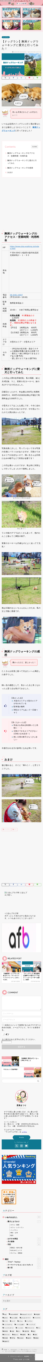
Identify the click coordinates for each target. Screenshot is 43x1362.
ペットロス (20, 1328)
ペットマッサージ (8, 1328)
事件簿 (6, 1331)
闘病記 (37, 1338)
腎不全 (13, 1338)
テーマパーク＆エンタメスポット (23, 1265)
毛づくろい (7, 1334)
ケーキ (6, 1321)
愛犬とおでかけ (23, 1221)
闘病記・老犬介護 (16, 1248)
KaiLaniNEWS (14, 1314)
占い (19, 1331)
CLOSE (34, 146)
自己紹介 (21, 1338)
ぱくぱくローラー (26, 1317)
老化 (36, 1334)
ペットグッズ (31, 1324)
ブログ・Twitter (23, 1262)
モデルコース (30, 1328)
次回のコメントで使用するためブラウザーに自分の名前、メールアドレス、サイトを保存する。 (21, 1027)
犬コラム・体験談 (16, 1253)
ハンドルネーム (8, 1324)
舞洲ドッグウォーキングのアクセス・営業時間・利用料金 (21, 154)
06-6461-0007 (16, 295)
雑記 (22, 1259)
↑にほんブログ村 (11, 913)
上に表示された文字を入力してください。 (19, 1039)
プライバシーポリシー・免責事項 (19, 1356)
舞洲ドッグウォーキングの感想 (20, 167)
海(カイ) (16, 1334)
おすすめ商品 (23, 1239)
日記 (24, 1244)
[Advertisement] (21, 204)
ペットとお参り (20, 1324)
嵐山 (34, 1331)
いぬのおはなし (22, 1217)
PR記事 (38, 1314)
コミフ (13, 1321)
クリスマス (37, 1317)
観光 (11, 1235)
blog (5, 1314)
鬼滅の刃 (6, 1341)
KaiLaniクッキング (27, 1314)
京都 (13, 1331)
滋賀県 (23, 1334)
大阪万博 (26, 1331)
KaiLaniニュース (16, 1250)
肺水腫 (6, 1338)
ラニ (15, 829)
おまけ (10, 172)
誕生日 (29, 1338)
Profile (21, 1137)
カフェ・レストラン (17, 1227)
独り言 (23, 1267)
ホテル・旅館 (14, 1225)
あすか (6, 1317)
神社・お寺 (14, 1233)
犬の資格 (23, 1241)
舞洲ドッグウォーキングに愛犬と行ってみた (22, 161)
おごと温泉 (14, 1317)
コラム (20, 1321)
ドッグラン (6, 37)
